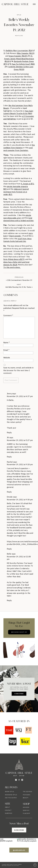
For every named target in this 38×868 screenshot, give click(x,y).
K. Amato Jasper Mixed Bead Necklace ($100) (19, 58)
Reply (9, 432)
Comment (8, 315)
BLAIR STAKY (15, 865)
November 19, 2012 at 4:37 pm (20, 396)
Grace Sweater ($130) (18, 56)
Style (19, 15)
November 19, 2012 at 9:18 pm (20, 464)
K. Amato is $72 (27, 184)
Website (6, 357)
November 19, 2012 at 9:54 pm (20, 499)
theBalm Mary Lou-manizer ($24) (19, 50)
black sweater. (15, 236)
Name (6, 342)
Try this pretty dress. (12, 267)
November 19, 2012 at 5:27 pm (20, 440)
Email (6, 350)
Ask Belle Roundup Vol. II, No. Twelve (18, 287)
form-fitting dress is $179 (13, 259)
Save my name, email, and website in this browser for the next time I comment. (18, 370)
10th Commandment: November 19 (19, 280)
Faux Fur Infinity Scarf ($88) (23, 64)
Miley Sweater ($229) (26, 53)
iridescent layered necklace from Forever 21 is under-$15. (16, 192)
